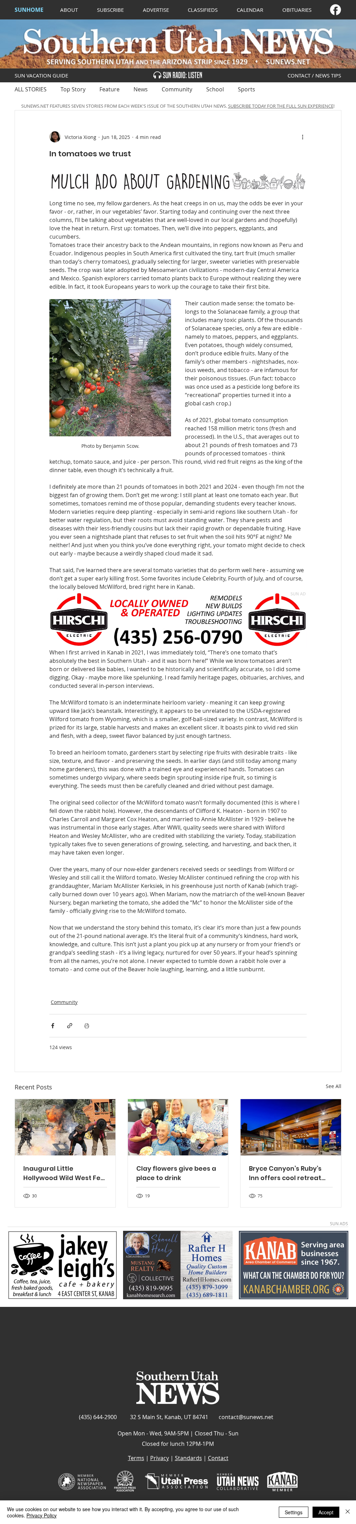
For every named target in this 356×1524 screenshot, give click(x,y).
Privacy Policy (41, 1515)
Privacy (159, 1458)
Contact (218, 1458)
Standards (188, 1458)
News (141, 89)
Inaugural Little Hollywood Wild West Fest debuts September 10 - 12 (65, 1173)
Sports (246, 89)
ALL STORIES (31, 89)
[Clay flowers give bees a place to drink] (178, 1127)
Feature (109, 89)
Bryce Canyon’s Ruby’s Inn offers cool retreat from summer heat (285, 1173)
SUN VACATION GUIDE (41, 75)
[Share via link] (69, 1025)
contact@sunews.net (246, 1417)
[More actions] (302, 137)
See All (333, 1086)
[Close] (347, 1512)
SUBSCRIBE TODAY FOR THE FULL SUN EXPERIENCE (280, 106)
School (215, 89)
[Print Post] (86, 1025)
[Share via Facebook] (52, 1025)
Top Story (73, 89)
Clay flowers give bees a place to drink (176, 1173)
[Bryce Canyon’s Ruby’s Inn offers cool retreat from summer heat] (291, 1127)
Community (177, 89)
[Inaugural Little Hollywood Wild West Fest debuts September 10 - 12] (65, 1127)
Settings (293, 1512)
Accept (325, 1512)
